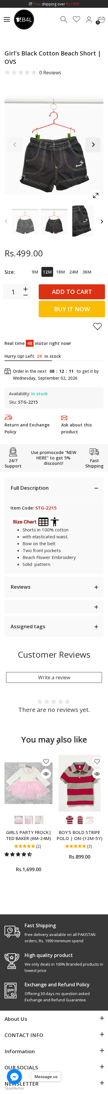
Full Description (29, 487)
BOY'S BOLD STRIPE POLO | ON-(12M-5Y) (79, 835)
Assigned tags (27, 626)
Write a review (54, 677)
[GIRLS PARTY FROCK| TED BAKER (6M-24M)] (28, 783)
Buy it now (72, 309)
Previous (15, 144)
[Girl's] (25, 221)
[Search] (64, 20)
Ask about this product (76, 428)
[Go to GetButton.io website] (14, 1088)
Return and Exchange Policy (27, 428)
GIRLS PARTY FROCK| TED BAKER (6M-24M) (28, 835)
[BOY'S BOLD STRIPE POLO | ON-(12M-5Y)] (80, 783)
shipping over (56, 4)
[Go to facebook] (14, 1076)
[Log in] (89, 20)
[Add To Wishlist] (97, 326)
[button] (18, 854)
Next (93, 144)
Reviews (20, 586)
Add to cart (72, 292)
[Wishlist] (76, 20)
